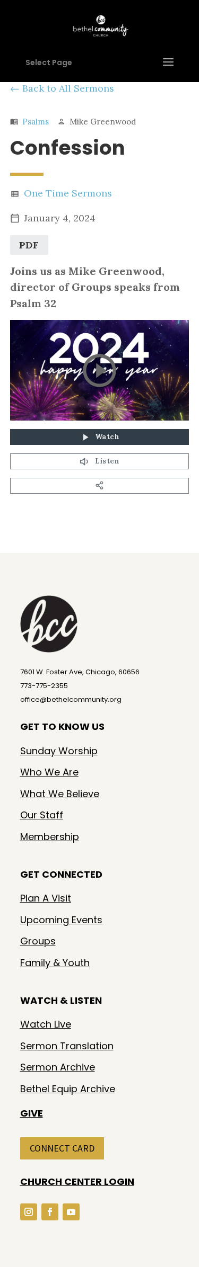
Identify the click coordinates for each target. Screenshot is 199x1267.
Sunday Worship (59, 750)
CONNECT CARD (62, 1148)
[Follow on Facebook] (49, 1211)
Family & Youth (55, 962)
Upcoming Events (61, 919)
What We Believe (59, 793)
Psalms (35, 122)
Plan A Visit (45, 898)
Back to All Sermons (68, 88)
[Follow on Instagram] (28, 1211)
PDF (29, 245)
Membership (49, 836)
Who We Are (49, 772)
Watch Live (45, 1024)
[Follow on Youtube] (71, 1211)
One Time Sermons (68, 193)
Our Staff (41, 815)
